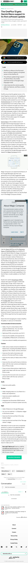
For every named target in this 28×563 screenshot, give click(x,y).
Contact (14, 528)
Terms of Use (14, 535)
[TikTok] (26, 547)
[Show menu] (1, 1)
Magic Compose (12, 152)
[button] (14, 1)
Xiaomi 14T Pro (10, 249)
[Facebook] (1, 547)
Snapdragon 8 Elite (17, 280)
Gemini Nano (4, 122)
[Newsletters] (21, 547)
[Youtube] (11, 547)
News (2, 463)
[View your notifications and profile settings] (25, 491)
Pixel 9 (12, 262)
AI (13, 471)
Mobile (2, 8)
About (14, 524)
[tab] (5, 492)
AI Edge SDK (6, 300)
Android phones (10, 8)
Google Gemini (7, 464)
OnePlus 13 (22, 96)
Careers (14, 532)
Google (2, 464)
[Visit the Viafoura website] (24, 517)
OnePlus (12, 464)
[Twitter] (16, 547)
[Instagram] (6, 547)
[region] (14, 500)
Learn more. (24, 6)
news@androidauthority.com (10, 448)
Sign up (24, 481)
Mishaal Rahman (6, 24)
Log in (21, 481)
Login (25, 1)
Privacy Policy (14, 539)
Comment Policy (11, 479)
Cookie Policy (14, 543)
